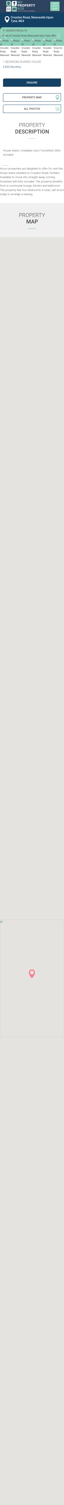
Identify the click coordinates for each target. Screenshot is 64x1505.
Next (58, 35)
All (32, 108)
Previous (5, 35)
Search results (16, 30)
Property (32, 97)
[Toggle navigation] (55, 6)
